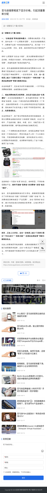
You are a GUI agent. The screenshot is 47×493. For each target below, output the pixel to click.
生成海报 (8, 280)
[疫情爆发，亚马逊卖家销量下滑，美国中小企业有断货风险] (9, 367)
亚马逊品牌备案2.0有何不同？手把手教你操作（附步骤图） (30, 390)
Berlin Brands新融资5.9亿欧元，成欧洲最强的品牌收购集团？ (31, 377)
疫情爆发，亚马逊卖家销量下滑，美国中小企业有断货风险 (31, 365)
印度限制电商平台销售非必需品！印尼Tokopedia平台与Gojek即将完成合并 (31, 340)
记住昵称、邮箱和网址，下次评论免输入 (18, 472)
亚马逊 (28, 19)
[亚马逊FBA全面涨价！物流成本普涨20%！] (9, 417)
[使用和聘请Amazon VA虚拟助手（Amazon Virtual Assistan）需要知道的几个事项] (9, 429)
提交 (23, 478)
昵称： (7, 457)
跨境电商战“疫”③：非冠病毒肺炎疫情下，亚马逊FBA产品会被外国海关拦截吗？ (31, 402)
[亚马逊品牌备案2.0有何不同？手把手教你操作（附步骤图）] (9, 392)
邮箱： (7, 462)
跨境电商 (35, 19)
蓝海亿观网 (5, 19)
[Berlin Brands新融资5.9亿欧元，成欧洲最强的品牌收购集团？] (9, 379)
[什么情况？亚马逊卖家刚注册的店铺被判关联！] (9, 317)
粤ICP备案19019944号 (35, 490)
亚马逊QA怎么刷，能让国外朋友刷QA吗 (30, 327)
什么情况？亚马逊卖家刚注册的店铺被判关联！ (31, 315)
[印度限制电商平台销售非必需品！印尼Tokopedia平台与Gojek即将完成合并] (9, 342)
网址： (6, 468)
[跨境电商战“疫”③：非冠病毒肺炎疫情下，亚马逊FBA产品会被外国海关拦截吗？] (9, 404)
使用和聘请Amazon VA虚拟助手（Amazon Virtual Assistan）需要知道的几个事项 (30, 427)
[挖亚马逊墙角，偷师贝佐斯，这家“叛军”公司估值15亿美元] (9, 354)
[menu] (43, 3)
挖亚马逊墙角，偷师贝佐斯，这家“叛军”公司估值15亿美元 (31, 352)
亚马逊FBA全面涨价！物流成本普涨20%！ (31, 415)
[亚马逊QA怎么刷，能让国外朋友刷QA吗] (9, 329)
